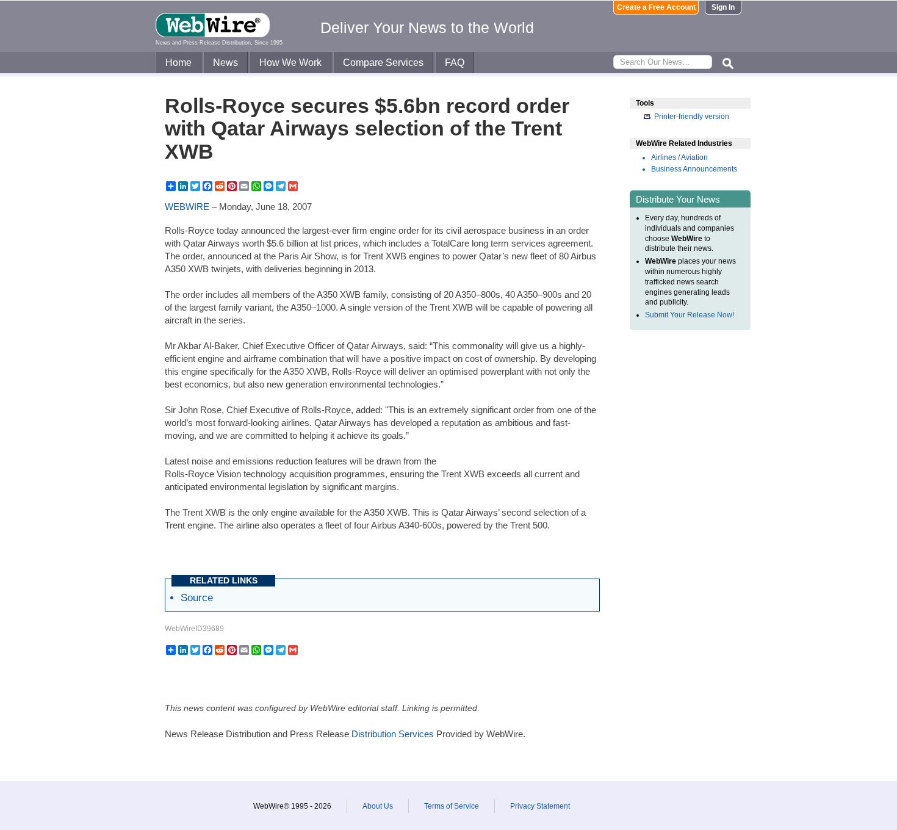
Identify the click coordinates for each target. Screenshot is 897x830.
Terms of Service (451, 806)
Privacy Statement (540, 806)
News (225, 62)
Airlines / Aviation (679, 157)
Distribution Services (392, 734)
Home (178, 62)
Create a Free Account (656, 7)
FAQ (454, 62)
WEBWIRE (187, 206)
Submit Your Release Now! (689, 315)
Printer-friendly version (691, 116)
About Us (377, 806)
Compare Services (383, 62)
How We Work (290, 62)
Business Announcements (694, 169)
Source (197, 597)
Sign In (723, 7)
